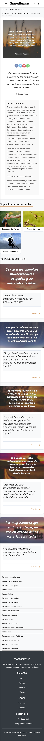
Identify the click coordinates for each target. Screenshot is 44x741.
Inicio (22, 678)
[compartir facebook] (16, 66)
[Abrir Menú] (6, 3)
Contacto (22, 708)
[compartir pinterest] (24, 66)
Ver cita (34, 313)
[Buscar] (38, 3)
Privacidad (22, 703)
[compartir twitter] (20, 66)
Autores (22, 687)
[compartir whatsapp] (28, 66)
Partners (22, 683)
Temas (22, 692)
